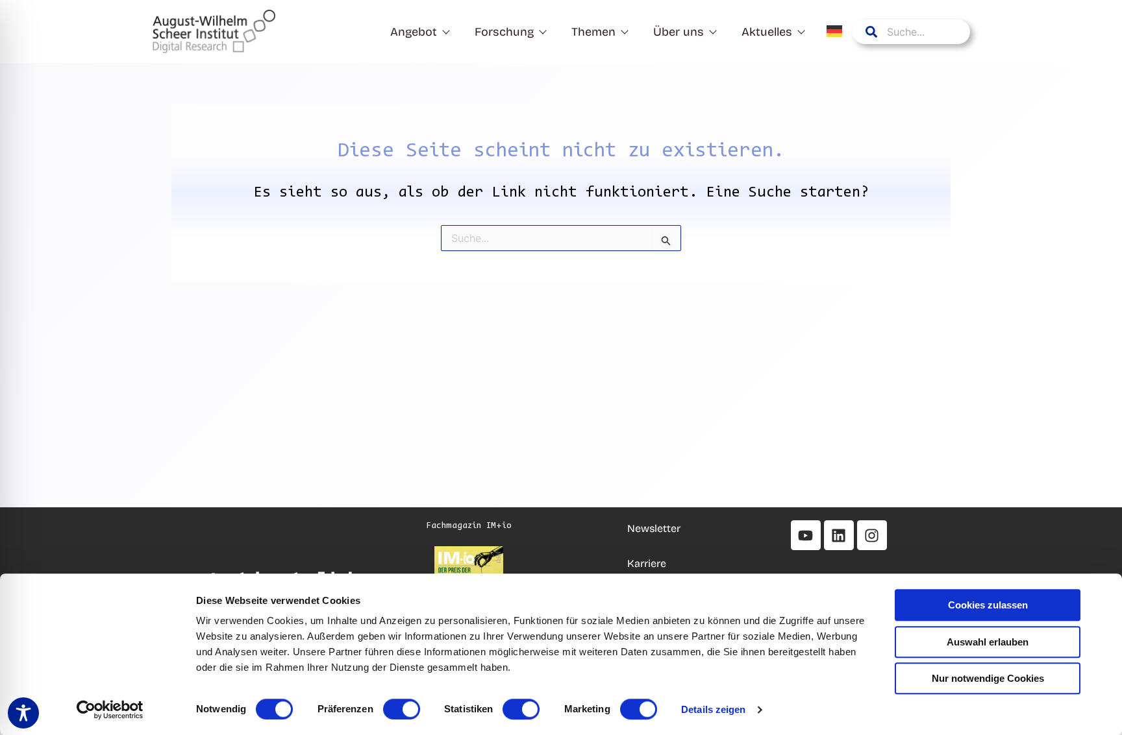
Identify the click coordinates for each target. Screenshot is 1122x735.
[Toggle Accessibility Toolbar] (23, 713)
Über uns (678, 32)
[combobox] (911, 31)
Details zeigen (713, 709)
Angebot (413, 32)
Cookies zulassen (988, 604)
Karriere (648, 563)
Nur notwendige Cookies (988, 678)
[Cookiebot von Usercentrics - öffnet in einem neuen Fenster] (110, 709)
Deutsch (835, 31)
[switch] (401, 709)
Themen (593, 32)
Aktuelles (767, 32)
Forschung (504, 32)
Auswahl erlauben (987, 641)
